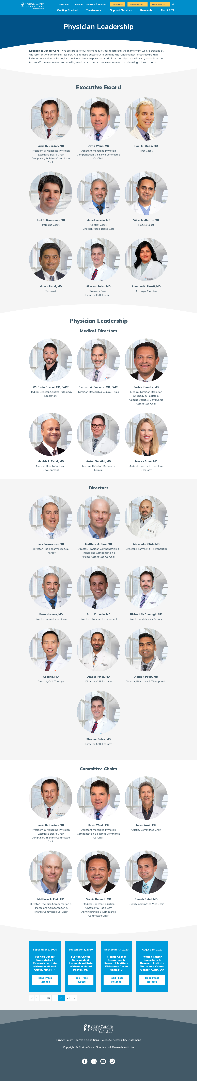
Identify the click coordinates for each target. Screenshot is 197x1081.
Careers (102, 4)
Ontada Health (137, 4)
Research (146, 10)
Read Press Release (45, 979)
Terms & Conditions (87, 1040)
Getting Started (67, 10)
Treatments (93, 10)
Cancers (90, 4)
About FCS (167, 10)
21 (68, 998)
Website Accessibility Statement (121, 1040)
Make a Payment (160, 4)
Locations (64, 4)
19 (55, 998)
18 (48, 998)
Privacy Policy (64, 1040)
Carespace (117, 4)
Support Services (121, 10)
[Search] (173, 4)
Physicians (78, 4)
